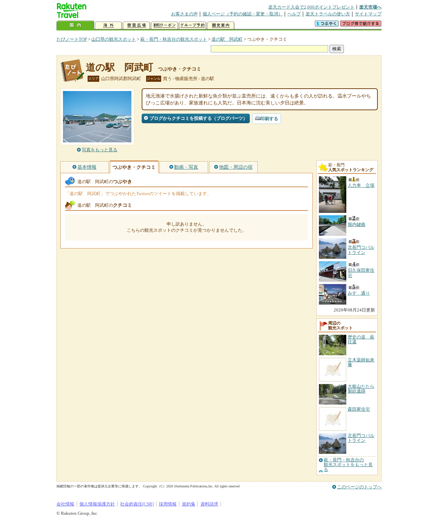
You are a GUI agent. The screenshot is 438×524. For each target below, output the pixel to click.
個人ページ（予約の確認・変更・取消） (243, 13)
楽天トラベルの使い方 (328, 13)
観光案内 (220, 25)
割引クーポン (164, 25)
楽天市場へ (370, 7)
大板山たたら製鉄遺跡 (361, 389)
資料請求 (209, 504)
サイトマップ (368, 13)
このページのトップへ (359, 486)
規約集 (188, 504)
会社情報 (65, 504)
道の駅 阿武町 (227, 39)
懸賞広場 (136, 25)
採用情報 (168, 504)
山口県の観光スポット (113, 39)
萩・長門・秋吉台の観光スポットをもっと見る (348, 465)
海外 (108, 25)
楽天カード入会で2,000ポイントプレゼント (311, 7)
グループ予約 (192, 25)
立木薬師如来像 (361, 362)
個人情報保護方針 (97, 504)
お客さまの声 (184, 13)
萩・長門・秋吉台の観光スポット (173, 39)
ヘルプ (294, 13)
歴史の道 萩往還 (361, 339)
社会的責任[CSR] (137, 504)
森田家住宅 (359, 409)
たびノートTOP (71, 39)
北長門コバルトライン (361, 438)
